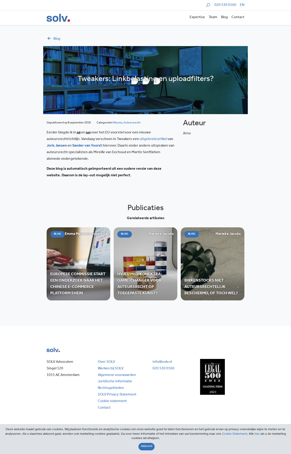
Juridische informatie (115, 381)
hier (257, 434)
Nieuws (117, 122)
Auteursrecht (131, 122)
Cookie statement (112, 401)
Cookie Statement (234, 434)
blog (56, 39)
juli (78, 132)
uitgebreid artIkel (153, 139)
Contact (237, 17)
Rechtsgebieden (111, 388)
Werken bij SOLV (110, 369)
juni (88, 132)
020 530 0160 (225, 5)
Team (213, 17)
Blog (224, 17)
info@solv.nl (162, 362)
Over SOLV (106, 362)
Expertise (197, 17)
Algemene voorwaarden (117, 375)
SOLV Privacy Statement (117, 395)
